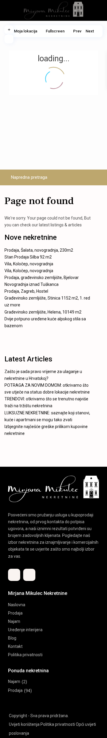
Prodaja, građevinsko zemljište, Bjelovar (41, 277)
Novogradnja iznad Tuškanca (31, 284)
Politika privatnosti (25, 654)
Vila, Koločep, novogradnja (28, 263)
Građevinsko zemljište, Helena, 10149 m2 (42, 312)
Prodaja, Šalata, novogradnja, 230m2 (38, 250)
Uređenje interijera (25, 629)
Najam (14, 621)
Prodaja (15, 613)
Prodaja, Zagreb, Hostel (26, 291)
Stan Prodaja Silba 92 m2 (28, 257)
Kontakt (15, 646)
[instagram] (29, 575)
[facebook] (14, 575)
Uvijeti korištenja (24, 724)
